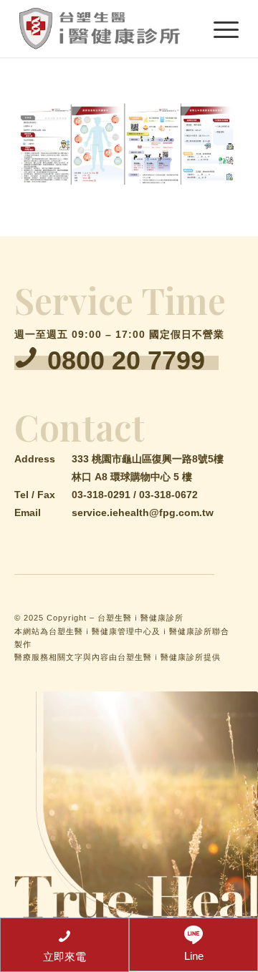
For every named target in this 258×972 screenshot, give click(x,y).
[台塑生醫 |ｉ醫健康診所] (107, 28)
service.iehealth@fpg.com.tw (143, 512)
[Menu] (219, 28)
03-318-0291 (101, 494)
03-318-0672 (168, 494)
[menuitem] (219, 28)
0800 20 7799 (126, 360)
